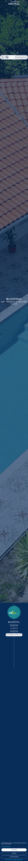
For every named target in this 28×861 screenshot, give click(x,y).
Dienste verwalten (6, 846)
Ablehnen (14, 853)
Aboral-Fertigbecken (14, 4)
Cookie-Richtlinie (8, 859)
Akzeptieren (14, 849)
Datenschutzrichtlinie (17, 859)
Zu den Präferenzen (14, 856)
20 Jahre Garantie (15, 1)
